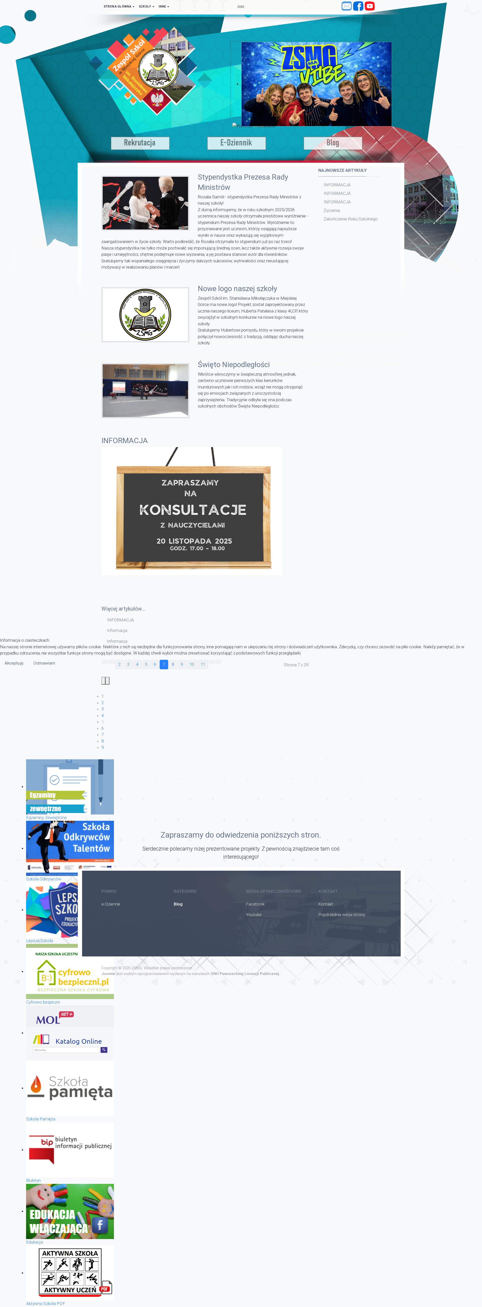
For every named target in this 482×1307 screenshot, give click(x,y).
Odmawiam (44, 663)
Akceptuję (14, 663)
